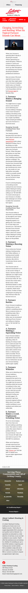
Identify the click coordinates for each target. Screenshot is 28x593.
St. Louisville (8, 496)
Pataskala (20, 492)
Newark (7, 492)
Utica (7, 500)
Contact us (12, 450)
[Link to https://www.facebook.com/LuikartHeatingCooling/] (3, 562)
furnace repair (12, 91)
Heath (20, 485)
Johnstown (20, 488)
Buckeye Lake (20, 481)
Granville (7, 485)
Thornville (20, 496)
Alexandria (8, 481)
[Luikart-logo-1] (14, 9)
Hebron (8, 488)
